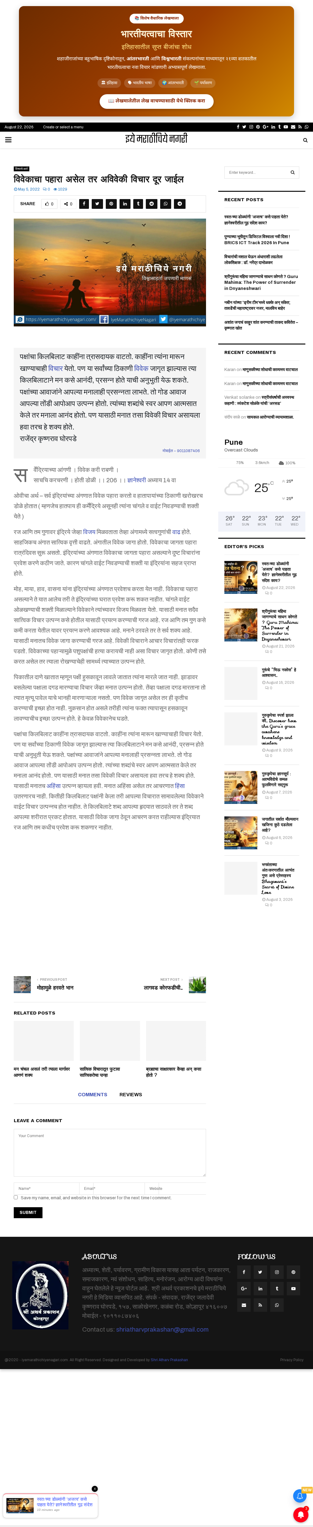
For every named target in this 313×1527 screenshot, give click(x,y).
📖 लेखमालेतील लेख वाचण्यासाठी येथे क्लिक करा (156, 101)
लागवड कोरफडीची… (163, 987)
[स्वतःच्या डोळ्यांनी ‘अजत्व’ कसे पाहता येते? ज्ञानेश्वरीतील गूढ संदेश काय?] (240, 577)
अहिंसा (53, 786)
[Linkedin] (260, 1288)
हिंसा (180, 786)
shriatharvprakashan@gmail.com (162, 1329)
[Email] (244, 1305)
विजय (89, 532)
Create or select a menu (63, 127)
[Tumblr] (277, 1288)
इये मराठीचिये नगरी (156, 140)
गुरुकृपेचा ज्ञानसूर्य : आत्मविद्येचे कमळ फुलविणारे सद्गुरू (276, 779)
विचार (55, 369)
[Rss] (260, 1305)
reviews (131, 1094)
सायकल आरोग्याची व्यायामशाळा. (270, 417)
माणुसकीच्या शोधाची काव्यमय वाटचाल (270, 369)
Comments (92, 1094)
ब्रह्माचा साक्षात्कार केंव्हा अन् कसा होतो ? (173, 1072)
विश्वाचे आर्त (21, 168)
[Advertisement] (110, 896)
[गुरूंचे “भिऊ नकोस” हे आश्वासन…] (240, 683)
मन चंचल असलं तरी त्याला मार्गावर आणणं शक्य (42, 1072)
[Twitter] (260, 1272)
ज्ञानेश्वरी (136, 480)
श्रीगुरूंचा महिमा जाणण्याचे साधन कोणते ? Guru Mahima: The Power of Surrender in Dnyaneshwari (261, 282)
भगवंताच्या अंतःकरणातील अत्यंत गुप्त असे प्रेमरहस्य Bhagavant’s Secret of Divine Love (278, 878)
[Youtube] (293, 1288)
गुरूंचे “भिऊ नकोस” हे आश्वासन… (279, 672)
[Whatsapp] (277, 1305)
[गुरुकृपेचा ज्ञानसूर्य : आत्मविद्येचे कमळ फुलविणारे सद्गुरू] (240, 787)
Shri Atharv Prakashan (169, 1360)
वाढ (176, 532)
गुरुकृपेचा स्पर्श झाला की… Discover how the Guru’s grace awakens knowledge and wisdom (279, 729)
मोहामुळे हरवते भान (55, 987)
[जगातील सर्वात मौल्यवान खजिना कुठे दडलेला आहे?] (240, 832)
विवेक (141, 369)
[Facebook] (244, 1272)
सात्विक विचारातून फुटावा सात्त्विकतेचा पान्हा (100, 1072)
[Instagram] (277, 1272)
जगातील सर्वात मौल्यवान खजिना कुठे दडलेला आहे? (280, 824)
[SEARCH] (292, 172)
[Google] (244, 1288)
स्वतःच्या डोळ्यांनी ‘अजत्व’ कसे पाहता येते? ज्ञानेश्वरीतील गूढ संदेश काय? (279, 572)
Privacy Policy (292, 1360)
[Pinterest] (293, 1272)
